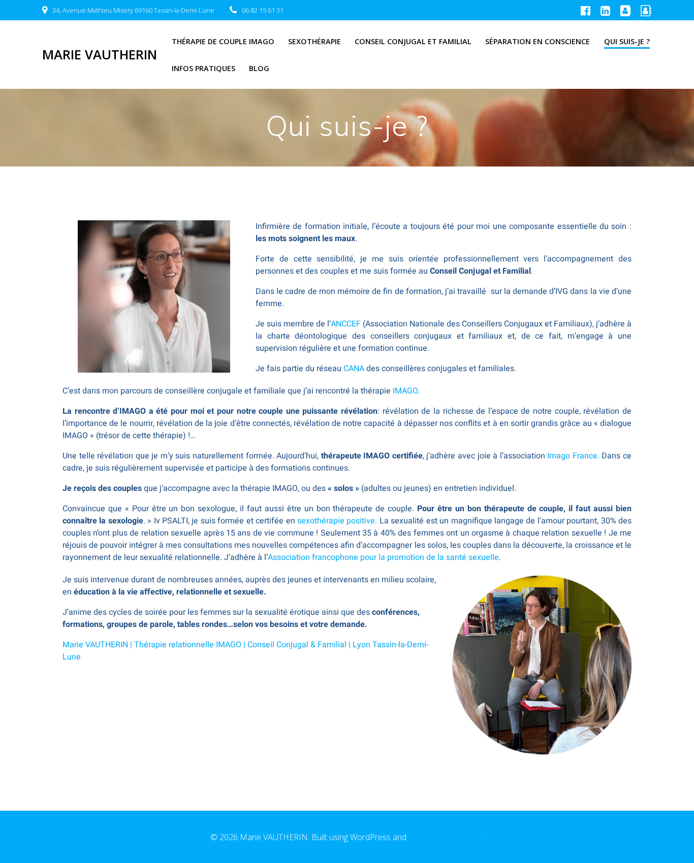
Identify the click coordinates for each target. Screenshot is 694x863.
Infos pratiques (203, 68)
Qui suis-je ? (627, 41)
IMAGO (405, 391)
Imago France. (574, 456)
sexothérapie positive (336, 521)
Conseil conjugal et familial (413, 41)
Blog (259, 68)
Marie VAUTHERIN (99, 54)
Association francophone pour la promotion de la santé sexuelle (383, 557)
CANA (353, 368)
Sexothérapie (314, 41)
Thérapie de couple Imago (223, 41)
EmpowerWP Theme (445, 837)
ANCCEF (346, 324)
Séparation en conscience (537, 41)
